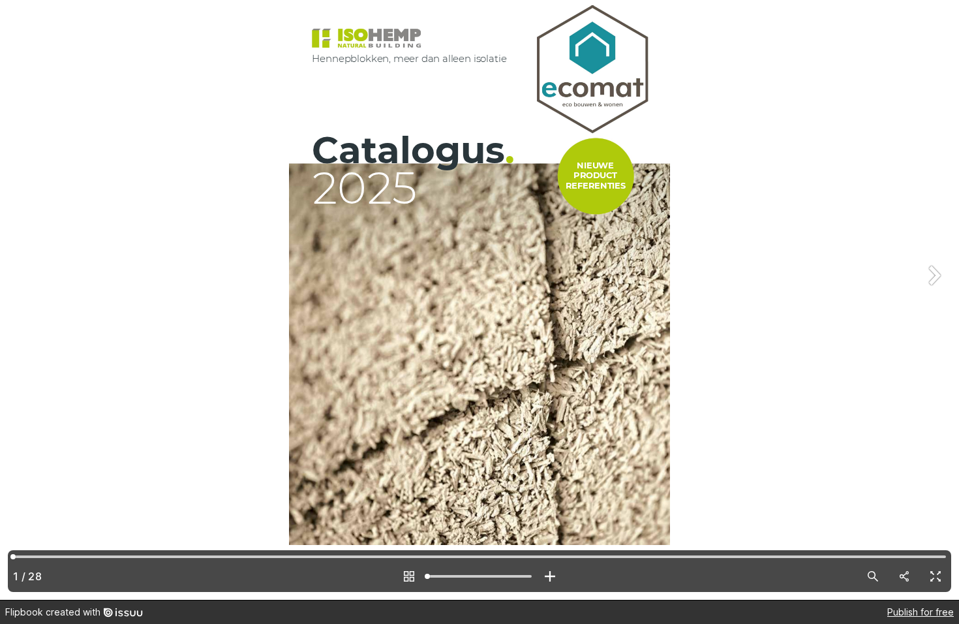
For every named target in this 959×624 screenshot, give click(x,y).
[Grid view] (409, 576)
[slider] (479, 576)
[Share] (904, 576)
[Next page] (933, 300)
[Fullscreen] (935, 576)
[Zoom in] (550, 576)
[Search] (873, 576)
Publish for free (920, 611)
